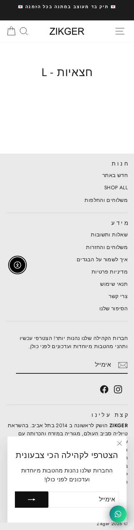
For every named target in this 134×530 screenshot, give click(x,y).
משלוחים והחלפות (106, 200)
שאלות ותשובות (109, 234)
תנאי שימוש (114, 284)
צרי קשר (118, 296)
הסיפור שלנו (113, 308)
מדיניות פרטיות (110, 271)
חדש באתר (115, 175)
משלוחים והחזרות (107, 247)
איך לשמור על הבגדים (102, 259)
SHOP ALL (116, 187)
